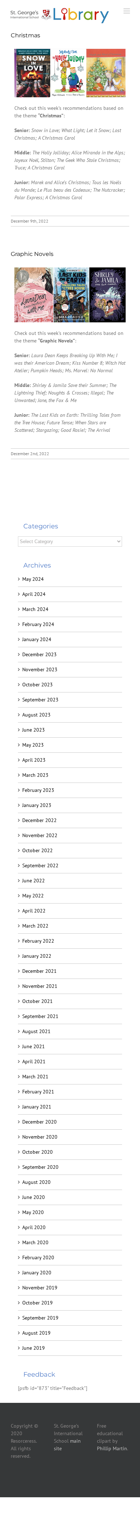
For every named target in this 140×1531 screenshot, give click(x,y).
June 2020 (33, 1197)
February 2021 (38, 1091)
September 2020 (40, 1167)
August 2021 (36, 1031)
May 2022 (33, 895)
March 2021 (35, 1076)
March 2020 (35, 1242)
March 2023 (35, 775)
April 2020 (34, 1227)
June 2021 (33, 1046)
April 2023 (34, 760)
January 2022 (36, 956)
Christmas (25, 35)
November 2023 (39, 669)
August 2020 (36, 1182)
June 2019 (33, 1348)
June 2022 (33, 880)
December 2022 (39, 820)
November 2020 (39, 1137)
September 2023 (40, 699)
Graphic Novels (32, 254)
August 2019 (36, 1333)
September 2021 (40, 1016)
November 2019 (39, 1287)
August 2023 (36, 714)
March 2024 (35, 609)
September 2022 (40, 865)
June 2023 (33, 730)
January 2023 (36, 805)
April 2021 (34, 1061)
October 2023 (37, 684)
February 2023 (38, 790)
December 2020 (39, 1122)
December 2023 (39, 654)
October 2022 (37, 850)
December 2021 (39, 971)
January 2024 (36, 639)
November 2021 (39, 986)
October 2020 (37, 1152)
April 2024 (34, 594)
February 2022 (38, 941)
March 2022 (35, 926)
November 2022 (39, 835)
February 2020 (38, 1257)
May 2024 (33, 579)
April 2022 (34, 910)
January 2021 (36, 1106)
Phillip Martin (112, 1448)
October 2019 (37, 1302)
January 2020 (36, 1272)
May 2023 (33, 745)
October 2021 (37, 1001)
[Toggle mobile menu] (127, 11)
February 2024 (38, 624)
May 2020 (33, 1212)
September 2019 (40, 1318)
